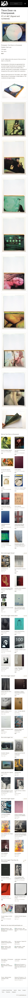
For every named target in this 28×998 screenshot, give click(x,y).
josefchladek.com (22, 995)
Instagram (14, 992)
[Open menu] (25, 3)
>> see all (25, 553)
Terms (3, 992)
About (19, 990)
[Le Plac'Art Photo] (5, 3)
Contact (24, 990)
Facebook (8, 992)
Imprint (15, 990)
